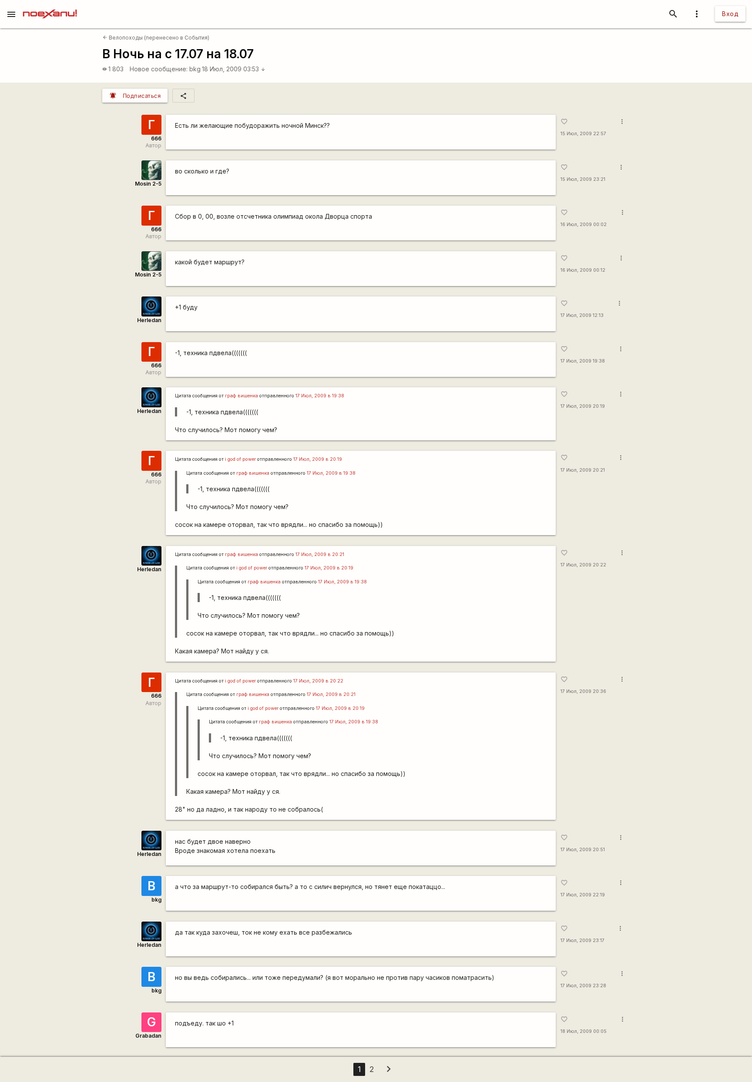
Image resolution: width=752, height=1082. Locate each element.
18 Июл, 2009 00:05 (584, 1031)
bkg (195, 69)
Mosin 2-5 (148, 183)
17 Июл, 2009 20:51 (583, 849)
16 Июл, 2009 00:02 (584, 224)
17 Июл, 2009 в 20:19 (317, 459)
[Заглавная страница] (50, 6)
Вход (730, 13)
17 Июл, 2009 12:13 (582, 315)
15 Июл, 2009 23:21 (583, 179)
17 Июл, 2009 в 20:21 (319, 554)
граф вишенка (241, 396)
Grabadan (148, 1035)
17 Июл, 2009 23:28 (583, 986)
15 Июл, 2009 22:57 (583, 133)
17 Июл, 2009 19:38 (583, 361)
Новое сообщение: (159, 69)
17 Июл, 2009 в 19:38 (319, 396)
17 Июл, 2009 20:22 (583, 565)
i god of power (240, 459)
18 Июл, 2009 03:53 (233, 69)
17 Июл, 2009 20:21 (583, 470)
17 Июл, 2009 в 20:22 (318, 681)
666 (156, 138)
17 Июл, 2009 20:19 (583, 406)
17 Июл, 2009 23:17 (582, 940)
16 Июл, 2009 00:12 (583, 270)
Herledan (149, 320)
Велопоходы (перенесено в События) (156, 37)
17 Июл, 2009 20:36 (583, 691)
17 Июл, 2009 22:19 (583, 895)
